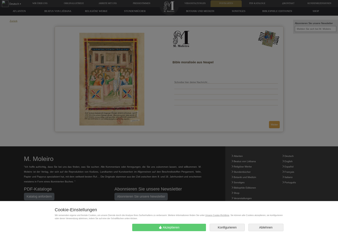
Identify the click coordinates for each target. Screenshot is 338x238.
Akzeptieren (170, 227)
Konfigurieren (227, 227)
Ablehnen (266, 227)
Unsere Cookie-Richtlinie (217, 215)
